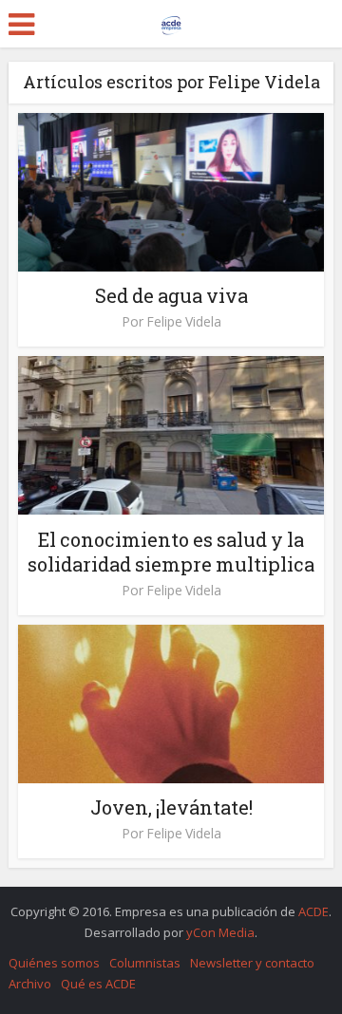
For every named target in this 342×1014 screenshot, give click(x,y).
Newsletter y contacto (252, 962)
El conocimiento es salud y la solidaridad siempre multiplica (171, 551)
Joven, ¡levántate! (171, 807)
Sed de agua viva (171, 295)
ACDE (313, 911)
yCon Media (220, 932)
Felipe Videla (183, 321)
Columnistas (144, 962)
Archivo (30, 983)
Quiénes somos (54, 962)
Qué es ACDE (98, 983)
